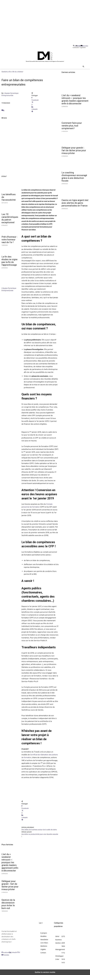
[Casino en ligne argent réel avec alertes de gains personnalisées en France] (75, 190)
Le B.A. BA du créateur (15, 72)
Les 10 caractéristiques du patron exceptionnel (10, 218)
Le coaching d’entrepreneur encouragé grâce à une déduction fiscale (74, 176)
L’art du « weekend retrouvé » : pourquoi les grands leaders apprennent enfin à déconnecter (10, 862)
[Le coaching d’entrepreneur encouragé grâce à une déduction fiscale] (75, 163)
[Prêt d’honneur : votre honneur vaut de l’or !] (10, 230)
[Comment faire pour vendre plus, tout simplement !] (75, 113)
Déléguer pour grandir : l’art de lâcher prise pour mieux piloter (10, 885)
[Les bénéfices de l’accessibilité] (10, 187)
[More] (45, 111)
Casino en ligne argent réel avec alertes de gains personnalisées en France (75, 203)
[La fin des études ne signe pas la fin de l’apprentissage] (10, 250)
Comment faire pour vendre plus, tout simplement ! (72, 126)
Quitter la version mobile (45, 972)
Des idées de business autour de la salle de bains (39, 829)
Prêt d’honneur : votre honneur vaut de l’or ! (9, 240)
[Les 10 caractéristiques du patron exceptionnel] (10, 207)
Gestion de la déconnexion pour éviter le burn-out (8, 904)
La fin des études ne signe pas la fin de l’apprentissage (9, 260)
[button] (83, 66)
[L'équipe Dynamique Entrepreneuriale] (8, 286)
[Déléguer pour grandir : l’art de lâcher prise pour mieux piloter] (75, 138)
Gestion (4, 72)
